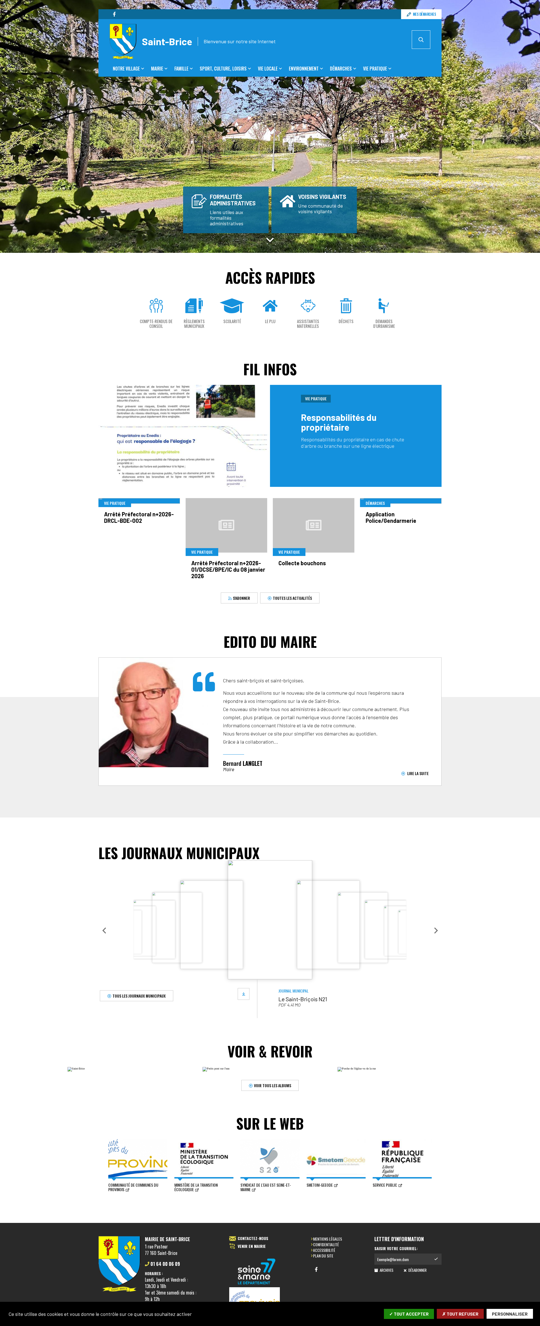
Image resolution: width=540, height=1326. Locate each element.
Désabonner (417, 1270)
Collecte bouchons (302, 563)
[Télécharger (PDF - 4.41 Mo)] (243, 994)
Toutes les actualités (292, 598)
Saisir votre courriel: (396, 1248)
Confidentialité (326, 1244)
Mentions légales (327, 1239)
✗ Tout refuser (460, 1313)
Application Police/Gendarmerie (391, 517)
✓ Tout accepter (409, 1313)
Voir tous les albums (272, 1085)
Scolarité (232, 321)
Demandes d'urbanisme (384, 324)
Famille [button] (181, 68)
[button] (104, 930)
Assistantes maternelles (308, 324)
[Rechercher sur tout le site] (421, 39)
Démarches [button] (341, 68)
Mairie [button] (157, 68)
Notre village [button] (126, 68)
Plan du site (323, 1256)
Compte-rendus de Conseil (156, 324)
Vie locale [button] (268, 68)
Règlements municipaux (194, 324)
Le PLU (270, 321)
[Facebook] (114, 14)
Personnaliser (510, 1313)
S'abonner (241, 598)
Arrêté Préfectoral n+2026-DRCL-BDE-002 (139, 517)
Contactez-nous (253, 1238)
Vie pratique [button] (375, 68)
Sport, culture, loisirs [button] (223, 68)
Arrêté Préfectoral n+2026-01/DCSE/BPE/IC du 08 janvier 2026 (228, 569)
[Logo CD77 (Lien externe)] (256, 1272)
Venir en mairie (252, 1246)
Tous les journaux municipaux (139, 995)
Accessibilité (324, 1250)
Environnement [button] (304, 68)
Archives (386, 1270)
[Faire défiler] (270, 240)
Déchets (346, 321)
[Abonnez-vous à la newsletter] (436, 1259)
